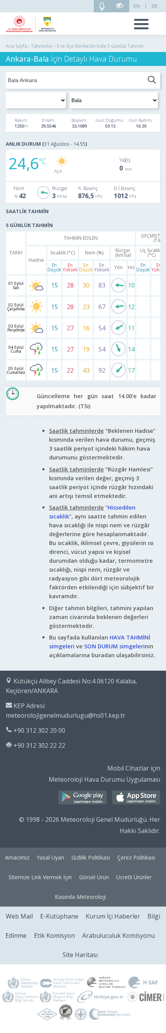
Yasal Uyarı (50, 857)
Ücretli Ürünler (134, 877)
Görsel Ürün (94, 877)
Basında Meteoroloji (80, 896)
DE (155, 6)
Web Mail (19, 916)
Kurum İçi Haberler (113, 916)
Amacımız (17, 857)
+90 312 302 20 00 (39, 730)
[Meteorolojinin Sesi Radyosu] (102, 6)
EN (137, 6)
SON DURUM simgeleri (114, 646)
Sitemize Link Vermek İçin (40, 877)
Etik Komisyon (54, 935)
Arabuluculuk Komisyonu (118, 935)
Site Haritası (80, 955)
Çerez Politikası (136, 857)
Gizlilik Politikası (90, 857)
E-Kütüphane (59, 916)
